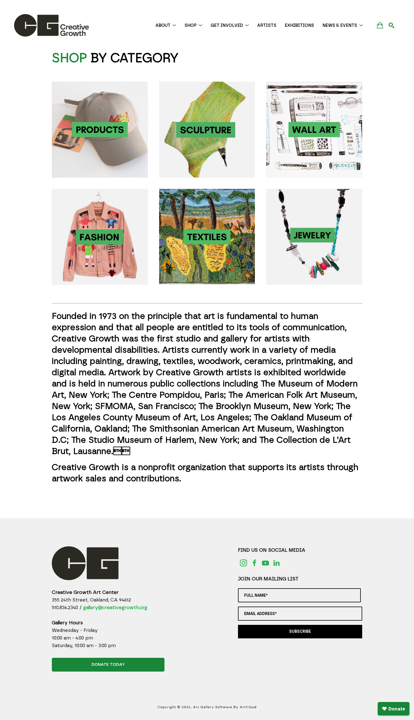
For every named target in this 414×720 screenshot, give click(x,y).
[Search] (391, 25)
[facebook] (254, 563)
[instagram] (243, 563)
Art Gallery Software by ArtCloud (225, 707)
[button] (165, 25)
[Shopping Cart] (380, 25)
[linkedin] (276, 563)
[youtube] (265, 563)
